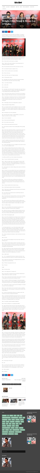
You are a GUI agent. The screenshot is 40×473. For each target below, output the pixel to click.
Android (11, 415)
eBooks (13, 419)
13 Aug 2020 (8, 26)
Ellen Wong (8, 384)
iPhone (4, 423)
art (21, 415)
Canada (20, 417)
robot (13, 425)
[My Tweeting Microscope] (32, 419)
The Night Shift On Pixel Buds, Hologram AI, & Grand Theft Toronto (5, 404)
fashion (22, 419)
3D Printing (4, 415)
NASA (20, 423)
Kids (7, 423)
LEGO (10, 423)
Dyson (9, 419)
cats (24, 417)
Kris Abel (4, 26)
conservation (5, 419)
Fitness (4, 421)
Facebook (17, 419)
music (17, 423)
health (22, 421)
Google (7, 421)
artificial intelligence (6, 417)
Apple (15, 415)
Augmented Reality (15, 417)
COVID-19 (4, 8)
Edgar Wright (4, 384)
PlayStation (9, 425)
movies (12, 384)
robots (17, 425)
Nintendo (4, 425)
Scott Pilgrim (15, 384)
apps (18, 415)
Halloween (12, 421)
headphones (17, 421)
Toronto (20, 384)
